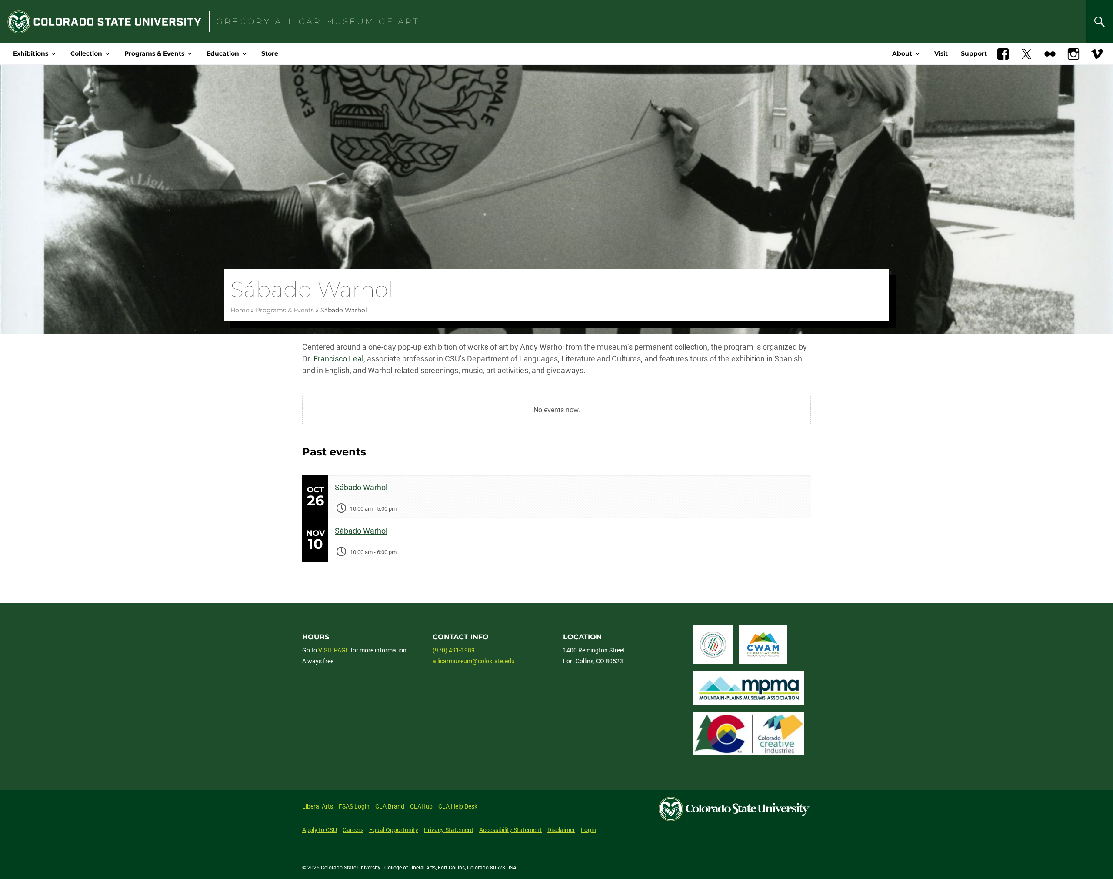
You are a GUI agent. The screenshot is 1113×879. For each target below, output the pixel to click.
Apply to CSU (319, 829)
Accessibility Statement (510, 829)
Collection (86, 53)
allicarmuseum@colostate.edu (474, 661)
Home (239, 310)
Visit (941, 53)
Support (974, 53)
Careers (353, 829)
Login (588, 829)
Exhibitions (30, 53)
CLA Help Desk (457, 806)
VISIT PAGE (333, 650)
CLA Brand (389, 806)
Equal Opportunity (393, 829)
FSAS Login (354, 806)
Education (223, 53)
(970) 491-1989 (454, 650)
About (902, 53)
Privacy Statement (448, 829)
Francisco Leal (338, 358)
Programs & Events (154, 53)
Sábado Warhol (361, 487)
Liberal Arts (317, 806)
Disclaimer (561, 829)
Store (269, 53)
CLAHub (421, 806)
